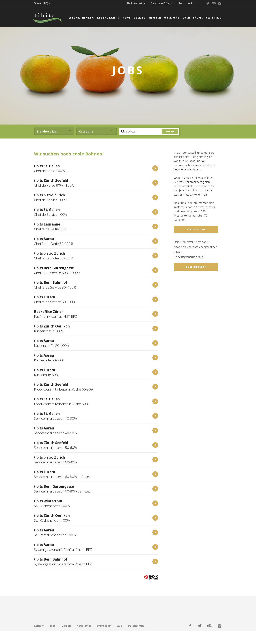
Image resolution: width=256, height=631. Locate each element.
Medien (66, 625)
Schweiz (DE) (41, 3)
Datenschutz (136, 625)
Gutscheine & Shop (161, 3)
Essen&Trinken (81, 17)
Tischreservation (136, 3)
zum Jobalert (196, 266)
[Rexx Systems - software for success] (151, 577)
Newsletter (84, 625)
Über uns (172, 17)
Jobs (179, 3)
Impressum (104, 625)
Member (155, 17)
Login (190, 3)
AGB (119, 625)
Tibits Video (196, 229)
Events (139, 17)
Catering (214, 17)
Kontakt (39, 625)
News (126, 17)
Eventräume (193, 17)
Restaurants (108, 17)
